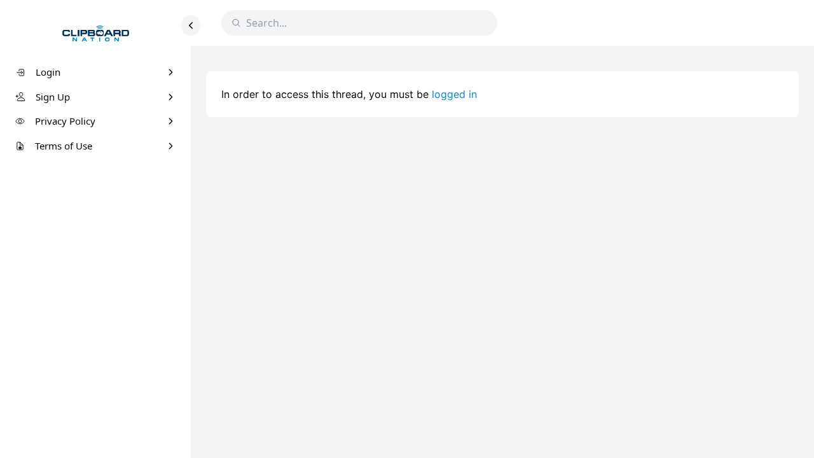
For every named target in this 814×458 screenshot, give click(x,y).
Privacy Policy (65, 120)
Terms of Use (63, 145)
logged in (454, 94)
